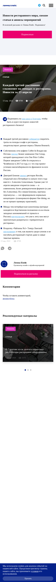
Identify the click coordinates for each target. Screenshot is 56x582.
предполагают (17, 216)
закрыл (23, 175)
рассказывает (9, 231)
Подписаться (27, 34)
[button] (25, 370)
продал (14, 154)
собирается (34, 139)
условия (34, 571)
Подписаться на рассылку (26, 274)
